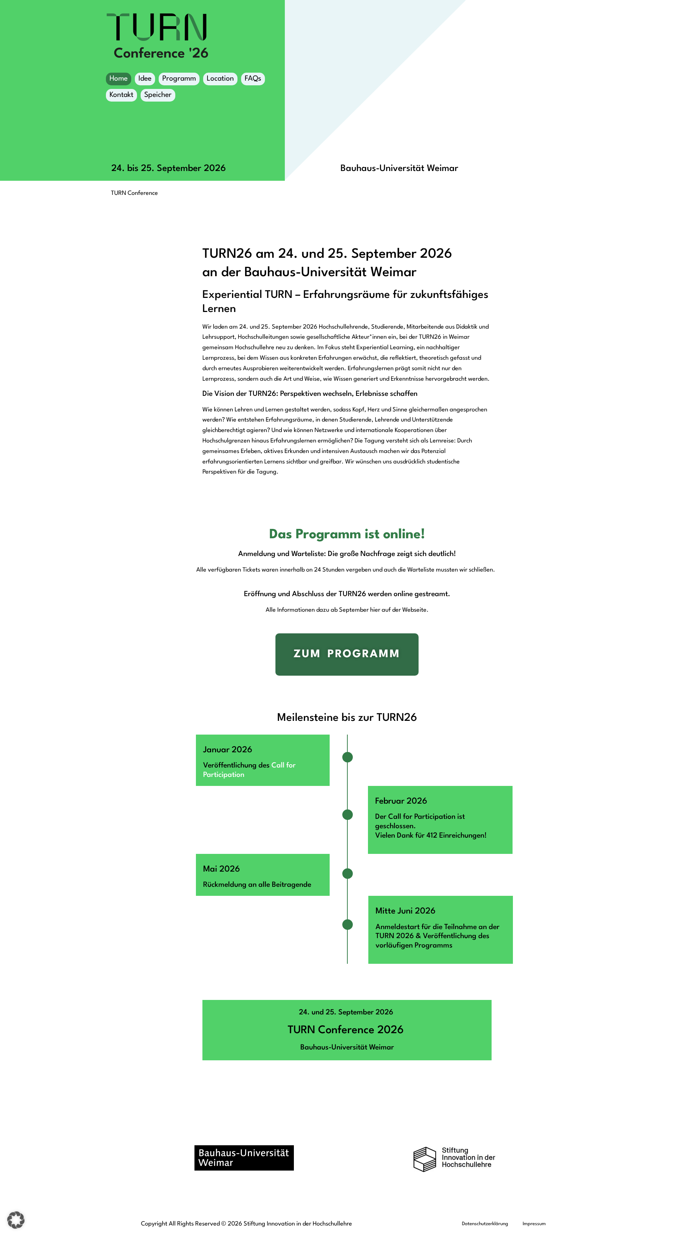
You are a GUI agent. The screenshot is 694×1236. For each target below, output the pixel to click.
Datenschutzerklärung (485, 1224)
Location (220, 78)
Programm (179, 78)
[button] (16, 1220)
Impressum (534, 1224)
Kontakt (121, 95)
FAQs (253, 78)
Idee (144, 78)
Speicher (158, 95)
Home (119, 78)
